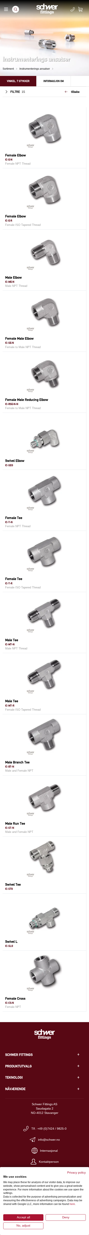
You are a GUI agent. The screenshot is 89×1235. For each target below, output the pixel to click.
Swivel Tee (13, 884)
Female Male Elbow (19, 338)
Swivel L (11, 941)
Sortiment (8, 68)
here (72, 1204)
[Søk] (15, 9)
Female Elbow (15, 155)
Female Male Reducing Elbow (26, 400)
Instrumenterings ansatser (34, 68)
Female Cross (15, 998)
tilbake (75, 92)
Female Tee (13, 518)
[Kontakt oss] (72, 9)
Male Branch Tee (17, 762)
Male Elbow (13, 277)
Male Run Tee (15, 823)
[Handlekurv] (83, 9)
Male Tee (11, 640)
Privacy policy (76, 1172)
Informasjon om (53, 81)
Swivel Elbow (14, 461)
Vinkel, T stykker (18, 81)
